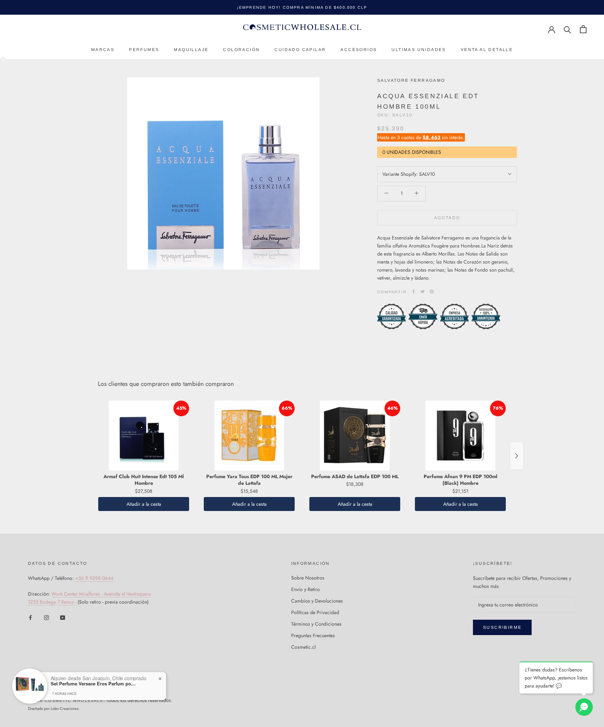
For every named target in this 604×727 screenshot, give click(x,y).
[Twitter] (422, 291)
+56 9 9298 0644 (94, 578)
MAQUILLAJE (191, 49)
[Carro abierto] (583, 29)
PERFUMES (144, 49)
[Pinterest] (432, 291)
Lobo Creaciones (64, 708)
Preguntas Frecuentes (313, 635)
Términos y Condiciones (316, 623)
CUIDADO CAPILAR (300, 49)
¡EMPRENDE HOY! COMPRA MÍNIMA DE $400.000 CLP (302, 7)
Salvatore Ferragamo (411, 80)
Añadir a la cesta (144, 504)
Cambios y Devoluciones (317, 600)
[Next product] (517, 456)
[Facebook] (413, 291)
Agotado (447, 217)
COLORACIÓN (241, 49)
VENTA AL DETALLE (487, 49)
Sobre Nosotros (307, 577)
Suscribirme (502, 627)
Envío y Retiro (305, 589)
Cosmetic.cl (303, 646)
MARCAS (102, 49)
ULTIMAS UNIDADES (418, 49)
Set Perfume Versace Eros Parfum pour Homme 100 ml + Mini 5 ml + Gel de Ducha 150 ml (94, 683)
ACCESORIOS (358, 49)
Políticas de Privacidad (315, 612)
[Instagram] (46, 617)
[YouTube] (62, 617)
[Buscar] (567, 29)
